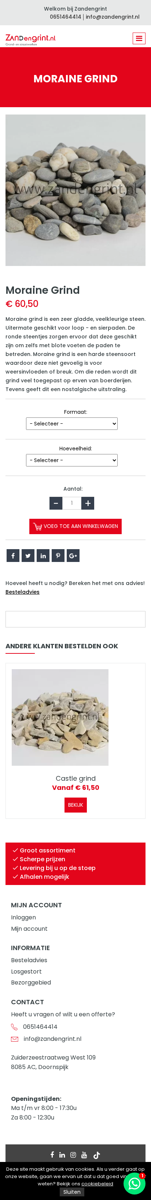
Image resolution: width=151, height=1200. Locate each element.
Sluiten (72, 1192)
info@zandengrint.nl (113, 16)
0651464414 (65, 16)
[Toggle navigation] (139, 38)
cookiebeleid (97, 1183)
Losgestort (26, 971)
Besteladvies (22, 592)
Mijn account (29, 929)
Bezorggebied (31, 982)
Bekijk (75, 805)
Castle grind (76, 778)
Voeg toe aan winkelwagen (80, 526)
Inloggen (23, 917)
